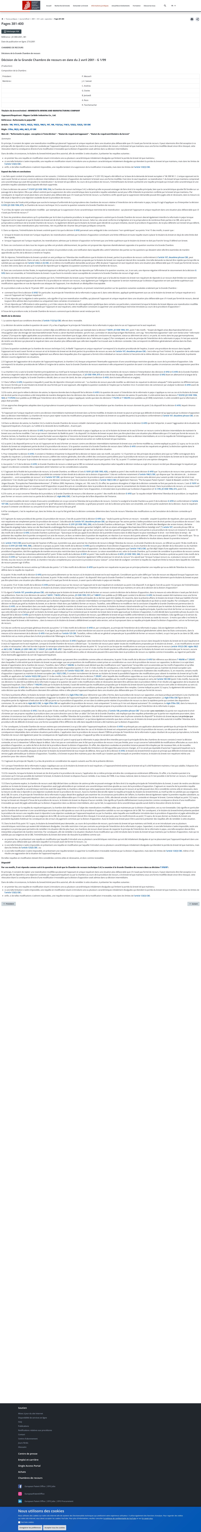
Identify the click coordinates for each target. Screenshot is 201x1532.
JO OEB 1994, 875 (15, 205)
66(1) (27, 129)
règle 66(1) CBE (34, 703)
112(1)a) (59, 124)
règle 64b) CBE (63, 496)
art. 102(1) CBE (59, 673)
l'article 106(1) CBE (147, 474)
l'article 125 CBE (69, 633)
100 (11, 124)
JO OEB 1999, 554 (43, 189)
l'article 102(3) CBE (33, 676)
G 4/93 (175, 372)
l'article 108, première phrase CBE (124, 710)
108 (52, 124)
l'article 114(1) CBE (138, 548)
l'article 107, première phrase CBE (29, 592)
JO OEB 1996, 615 (169, 489)
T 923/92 (181, 395)
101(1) (16, 124)
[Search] (165, 6)
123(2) (73, 124)
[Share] (197, 19)
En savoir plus (147, 1518)
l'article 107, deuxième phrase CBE (173, 257)
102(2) (29, 124)
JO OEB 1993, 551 (121, 330)
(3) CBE (46, 263)
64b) (22, 129)
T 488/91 (97, 595)
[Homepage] (2, 19)
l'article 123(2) (34, 263)
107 (48, 124)
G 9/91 (12, 545)
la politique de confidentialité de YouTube (119, 1518)
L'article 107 (167, 527)
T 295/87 (191, 659)
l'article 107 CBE (53, 477)
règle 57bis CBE (76, 695)
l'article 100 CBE (164, 679)
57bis (10, 129)
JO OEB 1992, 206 (83, 524)
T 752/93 (115, 398)
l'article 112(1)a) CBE (52, 320)
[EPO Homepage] (31, 5)
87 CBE (33, 129)
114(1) (66, 124)
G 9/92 (4, 205)
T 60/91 (109, 330)
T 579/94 (11, 398)
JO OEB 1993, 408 (23, 545)
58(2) (16, 129)
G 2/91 (72, 524)
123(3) (79, 124)
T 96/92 (57, 595)
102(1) (23, 124)
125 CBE (87, 124)
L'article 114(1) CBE (12, 543)
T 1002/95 (126, 398)
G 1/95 (158, 489)
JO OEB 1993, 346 (132, 554)
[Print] (192, 19)
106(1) (43, 124)
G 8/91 (121, 554)
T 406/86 (181, 659)
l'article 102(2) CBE (75, 670)
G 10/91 (87, 471)
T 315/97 (31, 189)
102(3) (36, 124)
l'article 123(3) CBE (13, 164)
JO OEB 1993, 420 (99, 471)
